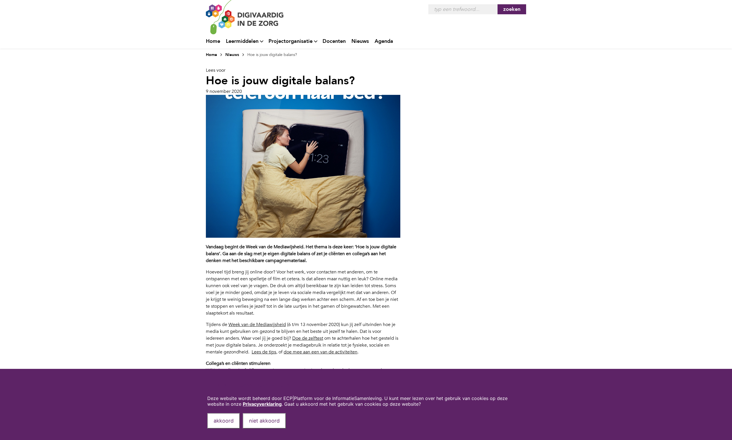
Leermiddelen (242, 41)
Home (213, 41)
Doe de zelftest (307, 338)
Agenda (384, 41)
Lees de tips (264, 352)
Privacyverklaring (262, 404)
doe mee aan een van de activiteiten (320, 352)
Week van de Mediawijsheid (257, 324)
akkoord (224, 421)
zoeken (511, 9)
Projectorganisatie (290, 41)
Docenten (334, 41)
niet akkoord (264, 421)
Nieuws (360, 41)
